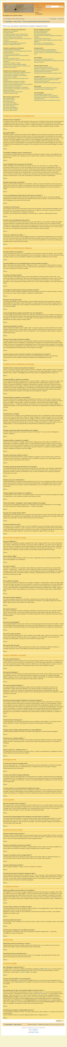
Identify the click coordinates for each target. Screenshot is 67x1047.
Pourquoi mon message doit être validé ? (13, 91)
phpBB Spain (35, 1029)
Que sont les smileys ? (8, 101)
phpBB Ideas (21, 982)
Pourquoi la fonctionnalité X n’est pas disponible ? (46, 95)
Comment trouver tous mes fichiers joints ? (44, 89)
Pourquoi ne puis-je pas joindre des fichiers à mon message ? (18, 84)
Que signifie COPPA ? (8, 32)
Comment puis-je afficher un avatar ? (12, 63)
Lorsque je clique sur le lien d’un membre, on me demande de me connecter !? (16, 66)
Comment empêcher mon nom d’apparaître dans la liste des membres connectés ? (17, 51)
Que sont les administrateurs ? (41, 31)
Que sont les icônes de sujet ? (10, 110)
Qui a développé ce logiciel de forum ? (43, 94)
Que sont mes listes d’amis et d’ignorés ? (43, 59)
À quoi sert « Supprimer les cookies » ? (12, 44)
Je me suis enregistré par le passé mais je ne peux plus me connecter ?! (17, 39)
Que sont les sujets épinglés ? (10, 107)
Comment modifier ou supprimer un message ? (14, 74)
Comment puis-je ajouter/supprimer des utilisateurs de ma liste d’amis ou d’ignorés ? (49, 61)
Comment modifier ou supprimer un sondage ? (14, 81)
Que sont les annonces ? (9, 105)
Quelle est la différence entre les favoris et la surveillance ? (48, 78)
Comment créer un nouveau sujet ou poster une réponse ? (17, 72)
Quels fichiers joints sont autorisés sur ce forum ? (45, 87)
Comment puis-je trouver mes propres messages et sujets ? (48, 73)
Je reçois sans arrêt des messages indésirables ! (45, 51)
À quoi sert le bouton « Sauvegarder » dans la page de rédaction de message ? (16, 89)
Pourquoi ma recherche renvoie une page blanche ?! (46, 70)
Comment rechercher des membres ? (43, 71)
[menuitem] (13, 19)
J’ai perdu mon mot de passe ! (10, 41)
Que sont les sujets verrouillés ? (10, 108)
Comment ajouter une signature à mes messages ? (15, 75)
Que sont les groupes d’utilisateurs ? (42, 34)
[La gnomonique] (19, 8)
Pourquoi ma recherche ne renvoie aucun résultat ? (46, 68)
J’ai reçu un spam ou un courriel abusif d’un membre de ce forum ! (48, 53)
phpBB (13, 306)
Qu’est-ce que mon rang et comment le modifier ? (15, 64)
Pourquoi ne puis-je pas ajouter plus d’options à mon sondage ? (15, 79)
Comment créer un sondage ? (10, 77)
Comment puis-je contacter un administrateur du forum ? (47, 100)
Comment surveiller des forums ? (42, 81)
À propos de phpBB (25, 972)
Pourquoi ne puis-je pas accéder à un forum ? (14, 82)
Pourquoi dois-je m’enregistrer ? (11, 31)
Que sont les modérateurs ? (40, 32)
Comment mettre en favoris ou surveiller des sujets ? (46, 79)
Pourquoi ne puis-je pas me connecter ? (12, 37)
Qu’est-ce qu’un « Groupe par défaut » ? (43, 43)
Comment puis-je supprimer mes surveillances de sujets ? (48, 82)
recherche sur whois (40, 993)
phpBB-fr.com (36, 1030)
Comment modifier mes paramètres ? (12, 49)
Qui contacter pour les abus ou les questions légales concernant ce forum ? (46, 98)
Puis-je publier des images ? (10, 102)
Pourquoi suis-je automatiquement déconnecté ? (14, 43)
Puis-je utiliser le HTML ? (9, 99)
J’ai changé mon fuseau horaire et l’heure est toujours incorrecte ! (16, 56)
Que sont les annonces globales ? (11, 104)
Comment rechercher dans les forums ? (43, 67)
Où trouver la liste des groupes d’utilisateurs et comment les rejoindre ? (48, 36)
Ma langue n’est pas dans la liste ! (11, 58)
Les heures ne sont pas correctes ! (11, 54)
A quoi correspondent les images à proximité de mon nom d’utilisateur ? (17, 60)
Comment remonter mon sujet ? (10, 93)
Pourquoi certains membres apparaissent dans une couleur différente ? (48, 40)
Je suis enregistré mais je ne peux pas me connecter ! (16, 35)
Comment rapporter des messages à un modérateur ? (16, 87)
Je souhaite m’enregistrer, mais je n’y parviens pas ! (15, 34)
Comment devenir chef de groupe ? (42, 38)
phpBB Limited (43, 968)
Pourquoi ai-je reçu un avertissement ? (12, 85)
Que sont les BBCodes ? (9, 98)
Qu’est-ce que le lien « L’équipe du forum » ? (44, 44)
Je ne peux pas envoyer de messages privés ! (45, 49)
